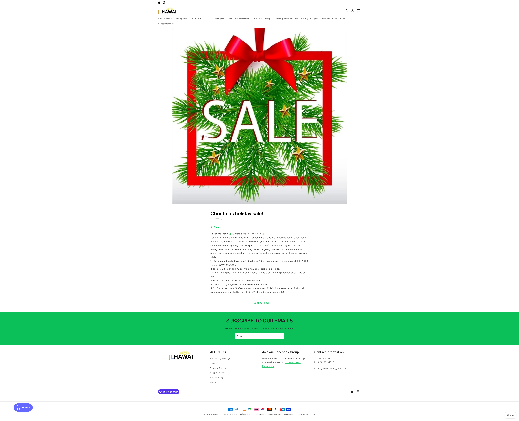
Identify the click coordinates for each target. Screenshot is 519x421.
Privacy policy (259, 414)
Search (213, 363)
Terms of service (274, 414)
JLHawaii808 (216, 414)
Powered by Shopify (230, 414)
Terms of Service (218, 368)
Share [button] (216, 227)
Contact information (307, 414)
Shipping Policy (217, 373)
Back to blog (261, 302)
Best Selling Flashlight (220, 358)
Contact (214, 382)
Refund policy (216, 377)
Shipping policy (290, 414)
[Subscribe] (281, 336)
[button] (198, 18)
